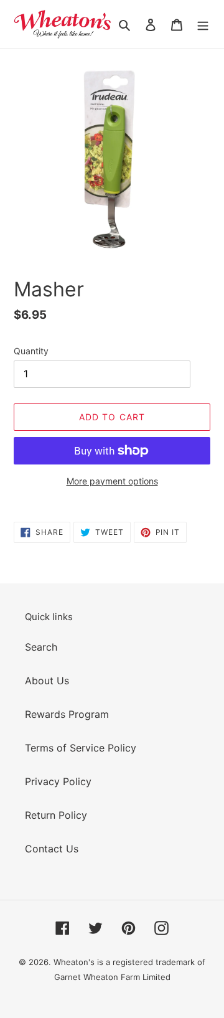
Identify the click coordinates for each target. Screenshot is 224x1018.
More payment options (112, 481)
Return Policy (56, 815)
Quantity (31, 351)
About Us (47, 680)
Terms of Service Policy (80, 748)
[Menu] (203, 24)
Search (41, 647)
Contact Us (51, 848)
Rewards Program (67, 714)
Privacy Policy (58, 781)
